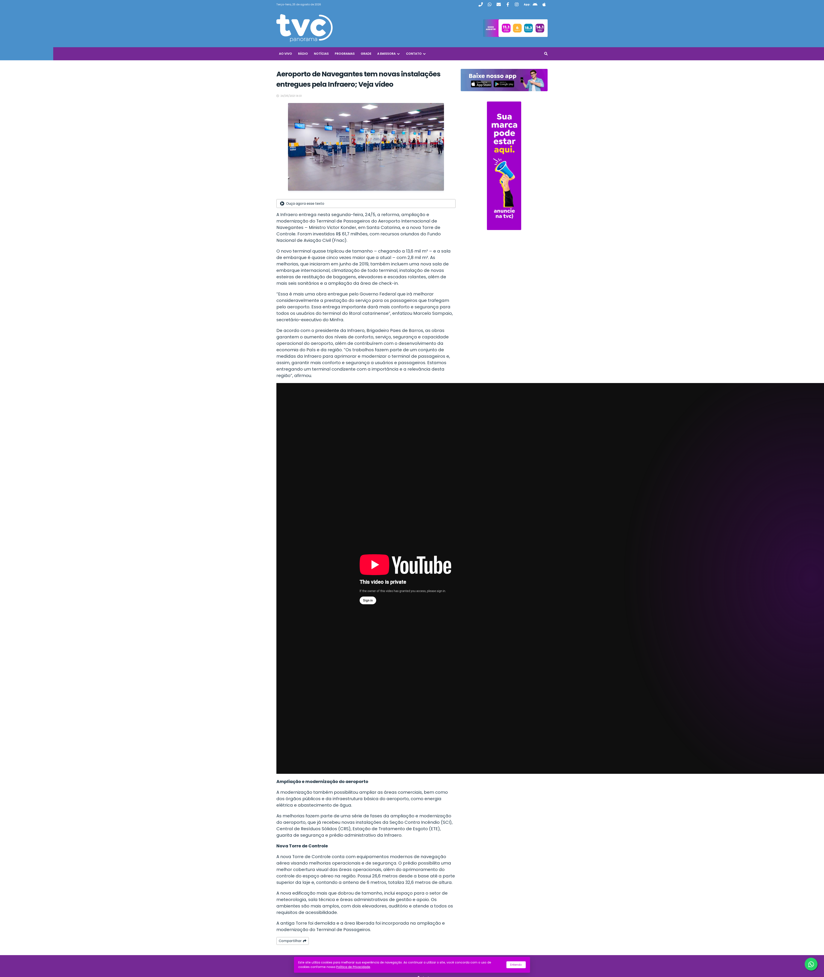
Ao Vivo (285, 54)
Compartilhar (290, 940)
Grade (366, 54)
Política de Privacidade (353, 967)
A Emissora (386, 54)
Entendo (516, 965)
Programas (345, 54)
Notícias (321, 54)
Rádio (303, 54)
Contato (414, 54)
